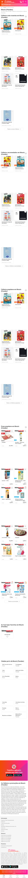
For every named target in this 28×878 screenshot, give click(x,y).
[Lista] (23, 2)
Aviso (3, 872)
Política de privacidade (17, 872)
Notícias (2, 831)
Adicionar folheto (4, 829)
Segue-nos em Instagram (6, 838)
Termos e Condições (9, 872)
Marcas (2, 824)
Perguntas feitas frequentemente (7, 820)
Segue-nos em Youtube (5, 839)
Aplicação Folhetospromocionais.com (8, 826)
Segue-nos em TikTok (5, 841)
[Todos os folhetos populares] (26, 290)
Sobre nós (3, 827)
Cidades (4, 7)
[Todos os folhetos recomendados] (26, 153)
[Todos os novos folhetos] (26, 16)
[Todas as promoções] (26, 427)
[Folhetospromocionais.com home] (10, 1)
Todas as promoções (5, 823)
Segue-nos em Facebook (6, 836)
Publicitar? (3, 821)
